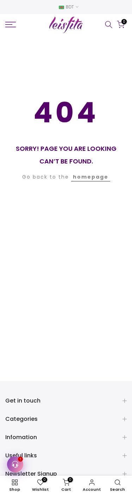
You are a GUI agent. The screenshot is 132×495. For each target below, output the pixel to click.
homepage (90, 176)
